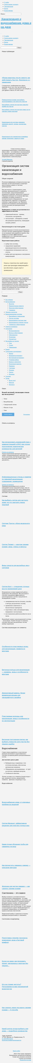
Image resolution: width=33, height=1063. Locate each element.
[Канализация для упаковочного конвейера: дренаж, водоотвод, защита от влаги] (6, 133)
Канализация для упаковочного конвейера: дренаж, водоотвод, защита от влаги (15, 137)
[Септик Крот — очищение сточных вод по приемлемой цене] (11, 583)
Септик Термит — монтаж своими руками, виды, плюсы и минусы (15, 545)
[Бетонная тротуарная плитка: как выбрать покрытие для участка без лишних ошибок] (11, 736)
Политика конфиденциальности (11, 1040)
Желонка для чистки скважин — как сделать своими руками (16, 887)
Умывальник (13, 347)
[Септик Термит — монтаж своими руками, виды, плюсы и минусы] (11, 541)
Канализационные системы (13, 314)
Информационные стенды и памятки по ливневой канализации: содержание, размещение (16, 479)
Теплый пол (12, 339)
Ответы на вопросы (11, 326)
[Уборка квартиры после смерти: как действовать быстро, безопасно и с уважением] (16, 74)
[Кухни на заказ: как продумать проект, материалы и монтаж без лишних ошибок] (11, 957)
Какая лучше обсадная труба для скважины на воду (15, 845)
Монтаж (11, 382)
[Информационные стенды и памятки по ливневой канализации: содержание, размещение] (11, 473)
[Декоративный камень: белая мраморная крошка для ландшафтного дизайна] (11, 689)
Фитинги (12, 384)
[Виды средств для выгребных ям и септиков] (11, 561)
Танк (5, 410)
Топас (5, 399)
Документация (8, 6)
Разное (7, 349)
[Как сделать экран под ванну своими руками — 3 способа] (11, 1004)
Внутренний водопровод (16, 357)
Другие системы (14, 318)
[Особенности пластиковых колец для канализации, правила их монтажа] (11, 643)
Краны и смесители (15, 362)
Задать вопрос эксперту (11, 4)
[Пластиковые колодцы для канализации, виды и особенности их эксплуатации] (9, 712)
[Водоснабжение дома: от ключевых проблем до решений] (11, 798)
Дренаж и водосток (11, 312)
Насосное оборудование (16, 308)
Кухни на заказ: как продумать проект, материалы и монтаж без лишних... (15, 963)
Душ (10, 343)
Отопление (8, 328)
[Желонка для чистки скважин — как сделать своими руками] (11, 882)
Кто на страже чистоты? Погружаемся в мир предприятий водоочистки (15, 986)
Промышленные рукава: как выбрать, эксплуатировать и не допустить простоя (14, 100)
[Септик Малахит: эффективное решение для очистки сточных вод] (11, 819)
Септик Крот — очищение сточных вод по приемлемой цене (15, 587)
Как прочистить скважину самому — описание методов (16, 866)
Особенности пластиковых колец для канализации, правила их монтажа (15, 648)
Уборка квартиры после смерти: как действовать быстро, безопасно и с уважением (16, 79)
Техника (11, 370)
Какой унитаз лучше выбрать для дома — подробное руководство (15, 1029)
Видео (6, 8)
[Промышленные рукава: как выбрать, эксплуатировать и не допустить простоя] (6, 96)
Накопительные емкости (16, 306)
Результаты (26, 414)
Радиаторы (12, 337)
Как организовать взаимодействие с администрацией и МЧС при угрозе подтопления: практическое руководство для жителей (16, 445)
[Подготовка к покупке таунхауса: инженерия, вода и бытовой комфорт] (11, 934)
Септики (8, 376)
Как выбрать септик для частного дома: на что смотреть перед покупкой (16, 110)
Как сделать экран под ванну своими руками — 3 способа (16, 1008)
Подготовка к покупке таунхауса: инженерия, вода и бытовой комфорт (15, 940)
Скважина (12, 310)
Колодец (11, 304)
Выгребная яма (8, 401)
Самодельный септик (10, 404)
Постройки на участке (12, 341)
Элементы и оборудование (17, 324)
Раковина (12, 366)
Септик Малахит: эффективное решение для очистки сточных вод (15, 824)
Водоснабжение (10, 301)
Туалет (11, 345)
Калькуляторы (8, 10)
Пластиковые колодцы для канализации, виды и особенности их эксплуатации (15, 718)
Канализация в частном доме (17, 320)
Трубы (7, 378)
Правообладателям (25, 1060)
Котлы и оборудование (16, 333)
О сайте (6, 2)
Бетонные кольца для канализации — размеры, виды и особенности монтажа (16, 671)
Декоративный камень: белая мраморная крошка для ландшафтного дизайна (13, 695)
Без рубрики (9, 299)
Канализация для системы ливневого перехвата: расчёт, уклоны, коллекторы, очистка (14, 124)
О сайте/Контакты (7, 1038)
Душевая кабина (14, 359)
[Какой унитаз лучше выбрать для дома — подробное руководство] (11, 1025)
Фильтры (11, 374)
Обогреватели (13, 335)
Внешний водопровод (15, 355)
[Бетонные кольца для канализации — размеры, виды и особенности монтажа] (11, 666)
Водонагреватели (14, 330)
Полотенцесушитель (15, 364)
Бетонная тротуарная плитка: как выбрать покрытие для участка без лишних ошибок (15, 741)
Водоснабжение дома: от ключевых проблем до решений (16, 803)
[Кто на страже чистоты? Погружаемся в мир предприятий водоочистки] (11, 980)
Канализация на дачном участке (18, 322)
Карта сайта (16, 1051)
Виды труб (12, 380)
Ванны (11, 353)
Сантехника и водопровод (13, 351)
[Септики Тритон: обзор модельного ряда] (11, 520)
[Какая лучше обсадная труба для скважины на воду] (11, 840)
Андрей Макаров (7, 159)
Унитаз (11, 372)
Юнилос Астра (8, 407)
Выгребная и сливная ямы (17, 316)
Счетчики (12, 368)
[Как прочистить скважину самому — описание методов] (11, 861)
